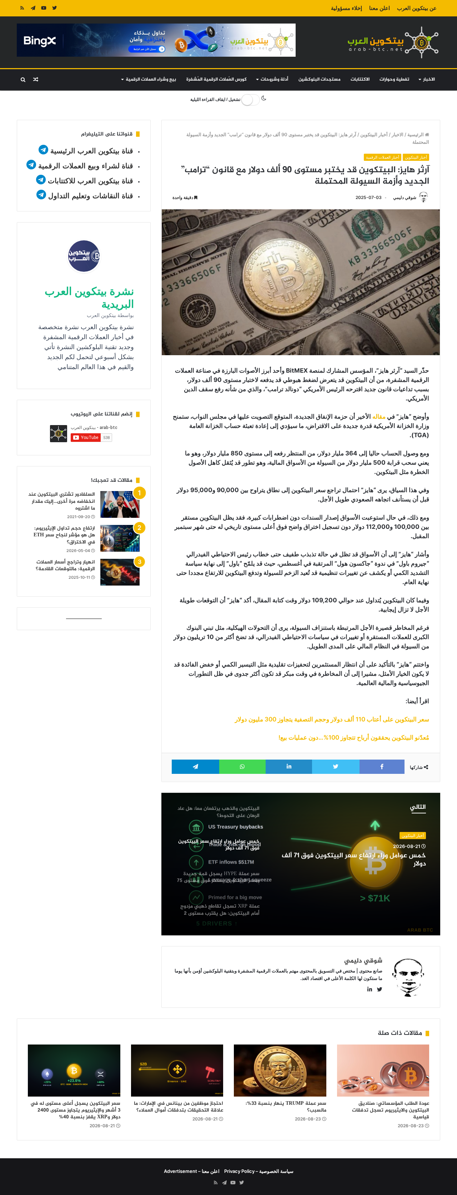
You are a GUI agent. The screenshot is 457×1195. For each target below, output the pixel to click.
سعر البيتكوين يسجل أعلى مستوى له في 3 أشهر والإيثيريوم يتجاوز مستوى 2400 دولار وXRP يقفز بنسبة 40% (75, 1110)
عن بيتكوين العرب (417, 8)
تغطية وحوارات (394, 79)
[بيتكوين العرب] (393, 42)
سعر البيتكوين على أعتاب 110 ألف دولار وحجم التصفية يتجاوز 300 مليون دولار (332, 719)
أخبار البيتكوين (374, 134)
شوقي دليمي (404, 197)
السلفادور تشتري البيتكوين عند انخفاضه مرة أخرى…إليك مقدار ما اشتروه (61, 501)
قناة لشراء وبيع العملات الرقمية (85, 166)
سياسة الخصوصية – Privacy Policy (258, 1171)
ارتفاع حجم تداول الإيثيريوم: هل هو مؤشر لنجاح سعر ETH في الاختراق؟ (64, 535)
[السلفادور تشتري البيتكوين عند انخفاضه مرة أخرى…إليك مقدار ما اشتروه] (120, 504)
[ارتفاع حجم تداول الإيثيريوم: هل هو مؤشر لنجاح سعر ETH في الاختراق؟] (120, 538)
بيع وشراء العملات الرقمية (151, 79)
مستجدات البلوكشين (319, 79)
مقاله (379, 416)
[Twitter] (54, 8)
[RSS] (22, 8)
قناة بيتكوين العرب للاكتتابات (89, 181)
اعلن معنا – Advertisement (192, 1171)
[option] (300, 864)
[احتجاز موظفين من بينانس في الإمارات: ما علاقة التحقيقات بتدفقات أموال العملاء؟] (177, 1071)
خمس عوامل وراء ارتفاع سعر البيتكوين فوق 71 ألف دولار (354, 860)
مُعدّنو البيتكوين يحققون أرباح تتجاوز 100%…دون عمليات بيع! (353, 737)
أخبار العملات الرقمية (382, 157)
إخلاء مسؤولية (346, 8)
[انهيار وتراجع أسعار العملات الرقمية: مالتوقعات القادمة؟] (120, 572)
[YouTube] (43, 8)
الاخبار (429, 79)
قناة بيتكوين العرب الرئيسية (91, 151)
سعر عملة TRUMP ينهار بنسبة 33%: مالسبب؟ (286, 1106)
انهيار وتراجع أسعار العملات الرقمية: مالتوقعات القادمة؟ (65, 565)
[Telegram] (32, 8)
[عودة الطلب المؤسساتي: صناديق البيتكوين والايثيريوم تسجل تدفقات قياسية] (383, 1071)
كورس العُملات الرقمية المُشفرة (216, 79)
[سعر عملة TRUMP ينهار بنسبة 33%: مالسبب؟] (280, 1071)
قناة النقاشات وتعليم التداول (90, 196)
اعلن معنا (379, 8)
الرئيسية (416, 134)
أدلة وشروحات (274, 79)
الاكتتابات (360, 79)
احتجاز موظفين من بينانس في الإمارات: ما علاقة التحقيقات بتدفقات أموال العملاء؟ (178, 1106)
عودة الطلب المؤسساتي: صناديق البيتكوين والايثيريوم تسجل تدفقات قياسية (390, 1110)
